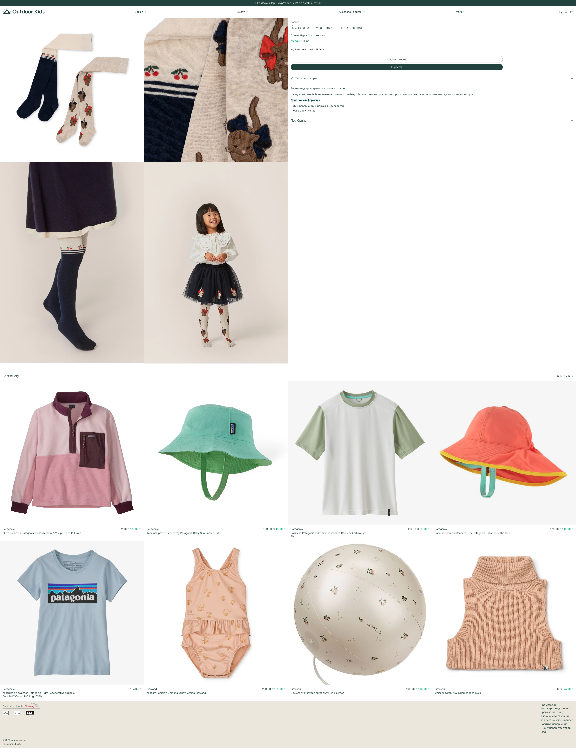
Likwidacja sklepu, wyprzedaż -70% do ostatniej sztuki (288, 3)
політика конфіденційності (556, 720)
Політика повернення (553, 723)
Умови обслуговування (554, 716)
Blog (543, 731)
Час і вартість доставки (555, 708)
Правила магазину (552, 712)
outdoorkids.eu (18, 740)
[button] (571, 12)
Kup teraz (396, 67)
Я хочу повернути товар (555, 727)
